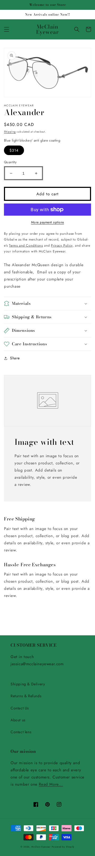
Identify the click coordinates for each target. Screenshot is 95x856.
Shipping (10, 132)
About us (18, 720)
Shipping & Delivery (28, 684)
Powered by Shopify (63, 846)
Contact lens (21, 732)
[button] (6, 29)
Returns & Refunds (26, 696)
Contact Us (20, 708)
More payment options (47, 222)
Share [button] (15, 358)
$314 (14, 150)
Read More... (51, 784)
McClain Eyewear (41, 846)
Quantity (10, 162)
